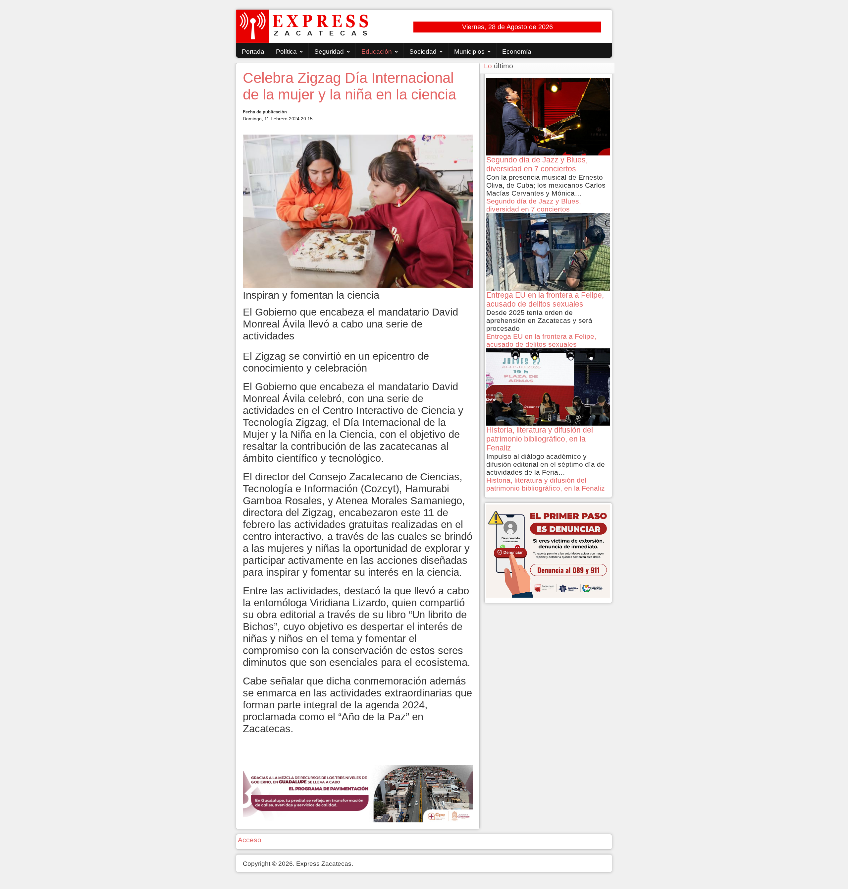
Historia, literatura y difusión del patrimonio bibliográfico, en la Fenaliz (545, 484)
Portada (253, 51)
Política (286, 51)
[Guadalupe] (358, 793)
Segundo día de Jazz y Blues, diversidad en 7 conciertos (533, 205)
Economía (516, 51)
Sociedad (423, 51)
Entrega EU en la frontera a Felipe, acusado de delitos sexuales (541, 340)
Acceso (249, 840)
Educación (376, 51)
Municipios (469, 51)
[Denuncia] (548, 550)
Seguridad (329, 51)
